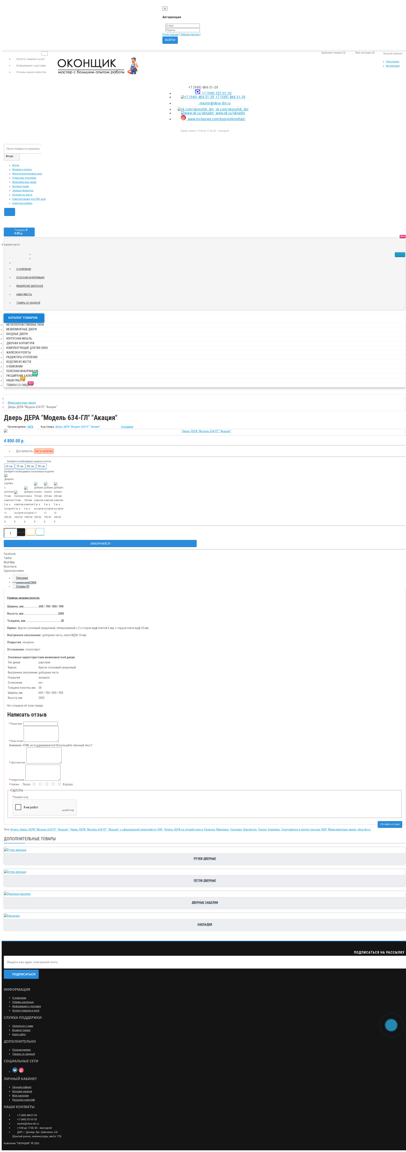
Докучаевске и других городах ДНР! (304, 829)
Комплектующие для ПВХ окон (29, 199)
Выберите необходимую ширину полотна (29, 461)
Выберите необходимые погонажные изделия (29, 471)
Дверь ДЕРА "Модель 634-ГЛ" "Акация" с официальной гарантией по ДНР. (116, 829)
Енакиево (274, 829)
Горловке (236, 829)
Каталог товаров (22, 317)
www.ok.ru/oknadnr (229, 113)
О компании (23, 269)
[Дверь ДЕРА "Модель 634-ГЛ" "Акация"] (204, 431)
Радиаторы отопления (24, 177)
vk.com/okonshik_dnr (231, 109)
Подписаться (23, 974)
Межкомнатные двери (24, 182)
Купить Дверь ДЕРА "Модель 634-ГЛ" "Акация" (39, 829)
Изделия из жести (22, 194)
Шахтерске (250, 829)
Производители (21, 1049)
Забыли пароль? (190, 34)
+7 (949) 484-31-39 (229, 97)
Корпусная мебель (22, 203)
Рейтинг (15, 784)
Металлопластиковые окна (27, 173)
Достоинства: (18, 762)
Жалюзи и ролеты (22, 169)
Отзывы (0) (22, 586)
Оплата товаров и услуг (26, 1010)
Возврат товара (21, 1030)
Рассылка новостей (23, 1099)
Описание (22, 578)
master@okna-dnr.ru (214, 103)
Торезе (262, 829)
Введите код (21, 797)
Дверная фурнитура (22, 190)
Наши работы (25, 294)
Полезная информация (30, 277)
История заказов (22, 1091)
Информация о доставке (26, 1006)
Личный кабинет (22, 1087)
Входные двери (20, 186)
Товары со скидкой (29, 302)
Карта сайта (19, 1034)
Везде (15, 165)
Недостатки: (18, 779)
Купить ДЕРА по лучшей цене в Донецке (190, 829)
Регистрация (170, 34)
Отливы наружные (23, 1002)
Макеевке (222, 829)
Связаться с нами (22, 1025)
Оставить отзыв (389, 824)
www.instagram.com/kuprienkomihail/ (216, 119)
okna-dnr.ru (364, 829)
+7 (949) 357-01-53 (216, 93)
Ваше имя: (17, 723)
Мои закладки (20, 1095)
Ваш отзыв (17, 741)
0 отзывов (127, 426)
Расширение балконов (31, 285)
